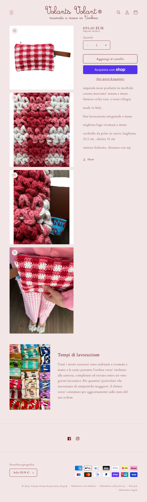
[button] (11, 12)
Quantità (88, 37)
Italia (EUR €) (21, 472)
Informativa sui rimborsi (83, 486)
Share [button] (90, 159)
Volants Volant (38, 486)
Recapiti (133, 486)
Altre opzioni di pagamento (110, 78)
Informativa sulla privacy (112, 486)
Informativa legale (128, 490)
